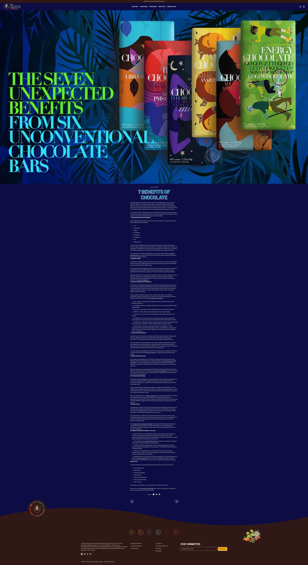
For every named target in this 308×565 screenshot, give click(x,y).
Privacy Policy (134, 548)
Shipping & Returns (136, 543)
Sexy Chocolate (142, 458)
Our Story (135, 6)
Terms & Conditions (136, 546)
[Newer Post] (176, 501)
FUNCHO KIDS (153, 6)
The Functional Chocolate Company (94, 561)
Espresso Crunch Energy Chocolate (142, 424)
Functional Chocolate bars (147, 488)
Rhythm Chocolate (150, 352)
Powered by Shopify (109, 561)
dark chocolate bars (150, 441)
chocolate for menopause (156, 298)
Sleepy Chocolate (151, 395)
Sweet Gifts (162, 6)
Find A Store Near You (162, 546)
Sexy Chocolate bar (143, 280)
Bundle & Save (171, 6)
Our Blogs (158, 548)
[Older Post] (131, 501)
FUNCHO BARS (144, 6)
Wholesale (159, 551)
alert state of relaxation (160, 370)
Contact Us (159, 543)
